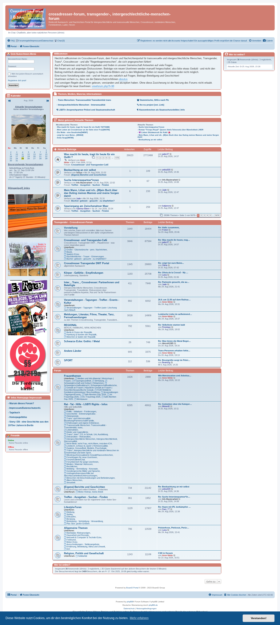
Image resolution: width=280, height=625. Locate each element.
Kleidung (70, 512)
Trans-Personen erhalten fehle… (174, 350)
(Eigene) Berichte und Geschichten (88, 175)
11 (23, 154)
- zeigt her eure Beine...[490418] (69, 135)
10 (17, 154)
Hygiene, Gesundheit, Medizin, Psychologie (86, 448)
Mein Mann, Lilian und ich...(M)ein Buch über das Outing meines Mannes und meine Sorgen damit (91, 193)
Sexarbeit (70, 482)
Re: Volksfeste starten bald (171, 325)
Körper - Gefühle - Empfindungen (83, 272)
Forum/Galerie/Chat (75, 459)
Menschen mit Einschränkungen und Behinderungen (90, 478)
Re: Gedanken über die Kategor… (175, 404)
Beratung (70, 519)
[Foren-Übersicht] (27, 17)
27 (34, 158)
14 (40, 154)
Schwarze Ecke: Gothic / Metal (82, 341)
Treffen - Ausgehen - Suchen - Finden (90, 185)
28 (40, 158)
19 (28, 156)
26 (28, 158)
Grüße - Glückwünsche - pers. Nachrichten (86, 249)
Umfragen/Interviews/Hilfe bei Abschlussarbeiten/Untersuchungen (80, 474)
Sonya (79, 172)
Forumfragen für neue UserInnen (81, 457)
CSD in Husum (165, 553)
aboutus (123, 79)
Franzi (165, 230)
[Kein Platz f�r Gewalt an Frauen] (28, 216)
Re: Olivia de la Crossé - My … (173, 272)
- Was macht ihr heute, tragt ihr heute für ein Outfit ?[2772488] (83, 127)
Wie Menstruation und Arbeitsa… (174, 375)
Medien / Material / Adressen (79, 464)
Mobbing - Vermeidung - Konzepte (82, 469)
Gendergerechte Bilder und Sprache (83, 471)
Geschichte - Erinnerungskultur (80, 414)
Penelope (166, 327)
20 (34, 156)
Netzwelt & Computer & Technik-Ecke (83, 537)
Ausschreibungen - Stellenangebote (82, 544)
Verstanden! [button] (258, 618)
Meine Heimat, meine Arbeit (90, 492)
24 (17, 158)
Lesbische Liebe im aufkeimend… (175, 314)
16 (11, 156)
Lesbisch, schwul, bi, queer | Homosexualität (87, 446)
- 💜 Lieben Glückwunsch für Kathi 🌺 (154, 132)
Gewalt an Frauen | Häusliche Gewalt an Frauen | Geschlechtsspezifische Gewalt (88, 388)
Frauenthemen (72, 375)
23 (11, 158)
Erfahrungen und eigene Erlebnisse (82, 423)
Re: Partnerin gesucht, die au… (173, 282)
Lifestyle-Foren (73, 507)
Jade (78, 198)
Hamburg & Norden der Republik (81, 334)
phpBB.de (153, 605)
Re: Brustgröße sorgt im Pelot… (174, 360)
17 (17, 156)
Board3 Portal (132, 588)
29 (46, 158)
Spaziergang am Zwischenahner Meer (86, 206)
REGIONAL (70, 325)
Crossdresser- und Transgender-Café (89, 165)
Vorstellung (71, 227)
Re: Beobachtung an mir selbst (173, 486)
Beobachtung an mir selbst (80, 170)
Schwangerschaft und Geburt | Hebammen (84, 383)
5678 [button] (217, 215)
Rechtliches (71, 466)
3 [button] (204, 215)
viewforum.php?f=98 (103, 86)
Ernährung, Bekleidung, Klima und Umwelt (85, 546)
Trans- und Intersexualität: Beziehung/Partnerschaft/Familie (79, 419)
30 (11, 161)
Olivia (164, 265)
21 (40, 156)
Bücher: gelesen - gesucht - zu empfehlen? (93, 201)
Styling (69, 514)
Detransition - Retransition (78, 436)
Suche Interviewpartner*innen (81, 180)
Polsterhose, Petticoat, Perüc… (173, 528)
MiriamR (166, 406)
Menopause (82, 399)
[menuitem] (268, 40)
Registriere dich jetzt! (17, 80)
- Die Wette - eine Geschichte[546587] (72, 132)
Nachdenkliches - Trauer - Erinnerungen (85, 256)
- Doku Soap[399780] (65, 138)
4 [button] (207, 215)
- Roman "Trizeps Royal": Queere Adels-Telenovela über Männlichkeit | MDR (170, 130)
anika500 (166, 170)
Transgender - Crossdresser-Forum (73, 222)
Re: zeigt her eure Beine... (171, 263)
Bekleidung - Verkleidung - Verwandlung (84, 521)
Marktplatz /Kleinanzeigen (78, 533)
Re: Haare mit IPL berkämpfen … (174, 507)
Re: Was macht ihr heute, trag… (174, 240)
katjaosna (166, 206)
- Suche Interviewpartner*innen (151, 127)
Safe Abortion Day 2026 (95, 394)
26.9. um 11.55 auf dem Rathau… (174, 299)
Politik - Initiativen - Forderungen (81, 411)
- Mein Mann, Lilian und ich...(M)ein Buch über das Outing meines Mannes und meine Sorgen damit (178, 136)
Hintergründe (72, 416)
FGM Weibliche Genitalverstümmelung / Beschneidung (87, 391)
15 (46, 154)
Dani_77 (166, 509)
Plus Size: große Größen (78, 523)
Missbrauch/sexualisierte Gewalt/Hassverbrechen (89, 455)
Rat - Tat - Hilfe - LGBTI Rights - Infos (85, 404)
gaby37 (165, 154)
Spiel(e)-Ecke (72, 254)
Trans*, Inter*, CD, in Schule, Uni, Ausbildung (87, 434)
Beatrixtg (166, 362)
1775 (117, 157)
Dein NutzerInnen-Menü (23, 54)
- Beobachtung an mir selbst (150, 140)
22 (46, 156)
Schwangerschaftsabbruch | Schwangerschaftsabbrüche (90, 385)
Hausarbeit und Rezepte (77, 535)
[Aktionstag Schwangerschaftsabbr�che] (28, 307)
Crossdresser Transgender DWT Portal (86, 263)
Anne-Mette (167, 302)
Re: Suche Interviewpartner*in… (174, 497)
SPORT (68, 360)
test (68, 549)
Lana (164, 275)
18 (23, 156)
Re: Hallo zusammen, (168, 227)
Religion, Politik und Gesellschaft (84, 553)
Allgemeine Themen (76, 528)
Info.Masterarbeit (84, 182)
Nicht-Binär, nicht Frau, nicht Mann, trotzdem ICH (89, 443)
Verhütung (99, 381)
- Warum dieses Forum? (21, 403)
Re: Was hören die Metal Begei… (174, 341)
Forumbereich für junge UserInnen (82, 462)
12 (28, 154)
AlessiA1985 (168, 343)
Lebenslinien (72, 430)
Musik (69, 252)
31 (17, 161)
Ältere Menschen (74, 480)
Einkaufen (71, 516)
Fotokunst (71, 540)
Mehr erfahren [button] (139, 618)
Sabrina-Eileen (83, 208)
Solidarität (82, 556)
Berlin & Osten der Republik (79, 332)
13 (34, 154)
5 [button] (210, 215)
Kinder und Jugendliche (77, 432)
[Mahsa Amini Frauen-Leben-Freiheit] (28, 259)
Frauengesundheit (82, 381)
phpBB (130, 602)
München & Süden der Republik (81, 337)
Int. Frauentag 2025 (91, 397)
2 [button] (201, 215)
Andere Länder (72, 350)
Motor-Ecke (71, 542)
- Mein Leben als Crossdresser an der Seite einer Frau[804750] (83, 130)
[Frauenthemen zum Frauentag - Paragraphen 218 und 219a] (28, 363)
